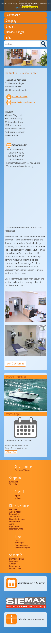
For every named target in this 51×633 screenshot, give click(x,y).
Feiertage (19, 542)
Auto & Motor (15, 512)
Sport (17, 495)
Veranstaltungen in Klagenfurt (31, 583)
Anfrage (12, 563)
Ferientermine (21, 545)
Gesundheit (14, 521)
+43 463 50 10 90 (19, 96)
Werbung (13, 561)
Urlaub (18, 498)
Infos (17, 540)
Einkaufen (13, 481)
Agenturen (14, 526)
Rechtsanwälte (16, 529)
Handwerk (14, 509)
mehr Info (17, 7)
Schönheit (13, 484)
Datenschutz (15, 568)
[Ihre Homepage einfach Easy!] (26, 608)
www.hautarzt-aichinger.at (23, 102)
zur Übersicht (15, 363)
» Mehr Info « (11, 452)
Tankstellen (14, 516)
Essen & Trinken (23, 470)
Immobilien (14, 514)
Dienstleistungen (17, 519)
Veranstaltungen (22, 547)
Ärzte (11, 524)
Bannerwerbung (16, 559)
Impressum (14, 566)
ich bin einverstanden (30, 7)
